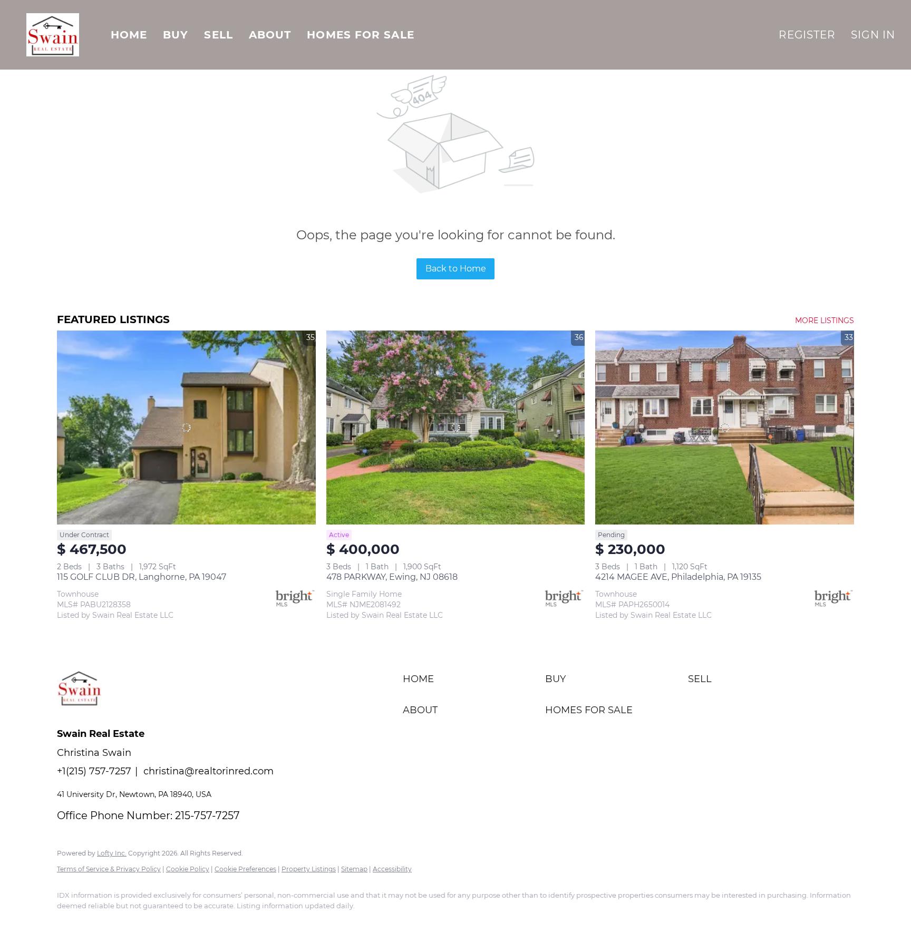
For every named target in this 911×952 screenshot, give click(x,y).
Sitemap (354, 869)
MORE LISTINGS (824, 320)
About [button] (270, 34)
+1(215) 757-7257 (94, 771)
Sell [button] (218, 34)
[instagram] (100, 923)
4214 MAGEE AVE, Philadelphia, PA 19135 (678, 577)
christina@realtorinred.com (208, 771)
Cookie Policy (187, 869)
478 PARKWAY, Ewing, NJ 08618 (392, 577)
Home (129, 34)
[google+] (161, 923)
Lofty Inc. (112, 853)
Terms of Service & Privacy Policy (109, 869)
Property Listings (309, 869)
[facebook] (69, 923)
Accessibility (392, 869)
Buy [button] (175, 34)
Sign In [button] (873, 34)
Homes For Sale (360, 34)
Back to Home (455, 269)
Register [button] (807, 34)
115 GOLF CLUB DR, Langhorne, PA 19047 (141, 577)
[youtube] (130, 923)
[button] (52, 34)
